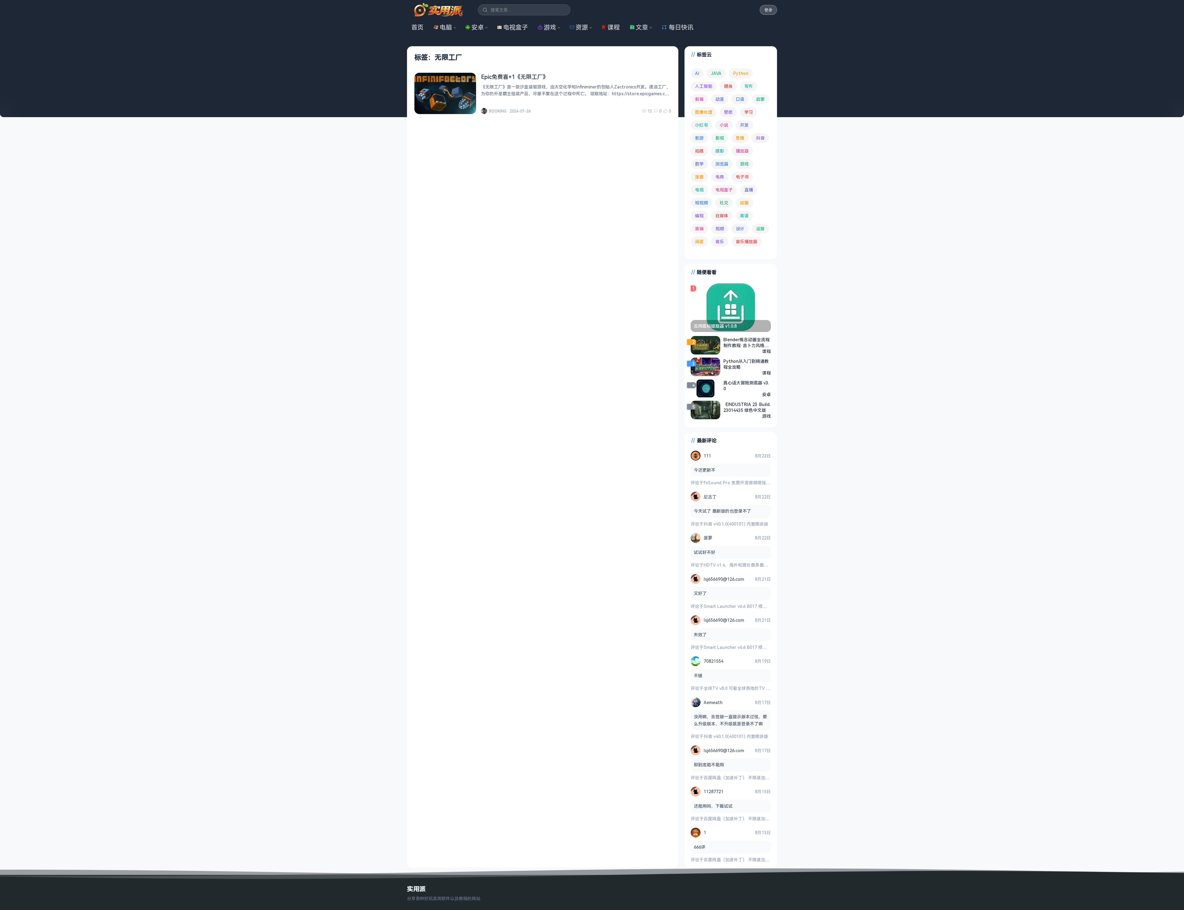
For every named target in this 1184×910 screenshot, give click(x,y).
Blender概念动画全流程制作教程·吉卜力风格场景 (746, 342)
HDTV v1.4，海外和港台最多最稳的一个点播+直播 (752, 565)
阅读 (699, 241)
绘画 (744, 203)
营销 (699, 229)
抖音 (760, 138)
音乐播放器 (746, 241)
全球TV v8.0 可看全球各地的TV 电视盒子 (743, 688)
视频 (719, 229)
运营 (760, 229)
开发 (744, 125)
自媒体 (721, 216)
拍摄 (699, 151)
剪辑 (699, 99)
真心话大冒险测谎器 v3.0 (746, 385)
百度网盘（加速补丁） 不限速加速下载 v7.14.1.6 (750, 778)
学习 (748, 112)
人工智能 (703, 86)
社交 (724, 203)
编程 (699, 216)
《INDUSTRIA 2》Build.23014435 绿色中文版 (747, 407)
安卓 (477, 27)
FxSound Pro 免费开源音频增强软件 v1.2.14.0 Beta (754, 483)
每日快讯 (681, 27)
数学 (699, 164)
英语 (744, 216)
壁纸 (728, 112)
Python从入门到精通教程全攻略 (746, 364)
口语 (740, 99)
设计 (740, 229)
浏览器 (721, 164)
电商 (719, 177)
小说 (724, 125)
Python (740, 73)
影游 (699, 138)
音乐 (719, 241)
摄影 (719, 151)
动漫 (719, 99)
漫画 (699, 177)
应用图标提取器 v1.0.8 (715, 326)
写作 (748, 86)
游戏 (550, 27)
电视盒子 (515, 27)
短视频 (701, 203)
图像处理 (703, 112)
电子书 (742, 177)
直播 (748, 190)
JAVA (716, 73)
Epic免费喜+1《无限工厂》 (514, 76)
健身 (728, 86)
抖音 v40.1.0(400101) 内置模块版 (736, 524)
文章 (642, 27)
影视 (719, 138)
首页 (417, 27)
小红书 (701, 125)
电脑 (446, 27)
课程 (613, 27)
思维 (740, 138)
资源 (582, 27)
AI (697, 73)
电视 (699, 190)
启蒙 (760, 99)
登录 (768, 10)
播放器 (742, 151)
